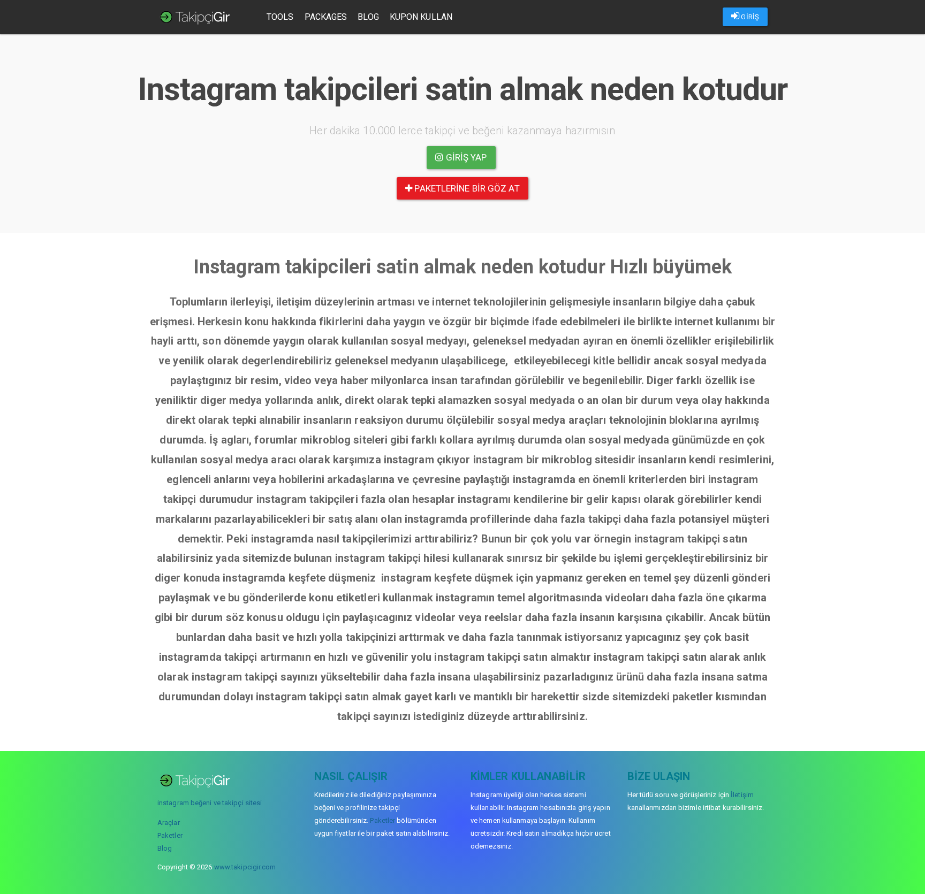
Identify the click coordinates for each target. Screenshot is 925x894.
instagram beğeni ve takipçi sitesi (209, 803)
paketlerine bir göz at (465, 188)
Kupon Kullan (421, 17)
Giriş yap (465, 157)
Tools (280, 17)
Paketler (170, 835)
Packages (326, 17)
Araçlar (168, 823)
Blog (368, 17)
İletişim (742, 795)
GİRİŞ (749, 17)
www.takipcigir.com (245, 867)
